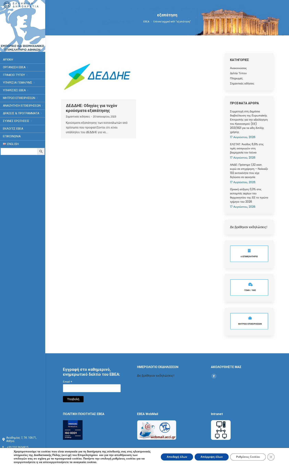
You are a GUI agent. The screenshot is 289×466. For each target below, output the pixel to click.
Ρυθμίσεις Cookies (248, 457)
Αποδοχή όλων (177, 457)
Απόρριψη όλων (212, 457)
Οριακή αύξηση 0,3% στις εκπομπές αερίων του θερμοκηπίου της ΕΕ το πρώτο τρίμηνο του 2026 (249, 195)
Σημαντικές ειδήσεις (78, 116)
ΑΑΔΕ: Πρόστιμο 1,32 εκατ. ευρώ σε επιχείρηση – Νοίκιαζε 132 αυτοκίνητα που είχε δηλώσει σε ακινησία (249, 171)
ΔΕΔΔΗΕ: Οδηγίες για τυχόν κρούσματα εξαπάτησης (91, 108)
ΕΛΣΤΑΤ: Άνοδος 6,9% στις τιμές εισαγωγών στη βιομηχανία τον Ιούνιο (247, 148)
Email (67, 382)
